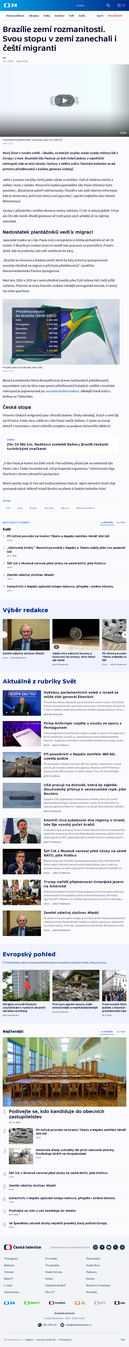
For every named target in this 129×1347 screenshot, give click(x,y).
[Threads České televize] (122, 1247)
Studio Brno (93, 1265)
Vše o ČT (50, 1292)
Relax (20, 508)
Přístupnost (65, 1339)
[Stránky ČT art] (99, 1302)
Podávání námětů (55, 1285)
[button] (64, 100)
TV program (11, 1258)
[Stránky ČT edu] (120, 1302)
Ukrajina (34, 15)
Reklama (9, 1265)
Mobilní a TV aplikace (98, 1285)
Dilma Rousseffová (85, 508)
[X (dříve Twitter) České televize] (115, 1247)
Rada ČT (8, 1278)
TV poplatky (52, 1265)
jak (4, 57)
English (29, 1339)
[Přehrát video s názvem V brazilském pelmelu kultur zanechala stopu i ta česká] (64, 101)
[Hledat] (108, 5)
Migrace (65, 508)
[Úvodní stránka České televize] (23, 1247)
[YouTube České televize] (109, 1247)
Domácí (59, 15)
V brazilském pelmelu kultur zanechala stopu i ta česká (31, 139)
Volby (47, 15)
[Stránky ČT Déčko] (80, 1302)
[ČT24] (10, 5)
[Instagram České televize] (95, 1247)
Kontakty (91, 1292)
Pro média (51, 1258)
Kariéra (90, 1278)
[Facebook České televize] (102, 1247)
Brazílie (33, 508)
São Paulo (49, 508)
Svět (71, 15)
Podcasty (91, 1272)
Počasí (49, 1278)
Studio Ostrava (53, 1272)
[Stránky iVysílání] (57, 1302)
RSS (123, 1339)
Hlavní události (15, 15)
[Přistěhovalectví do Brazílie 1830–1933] (61, 332)
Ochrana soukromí (46, 1339)
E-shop (8, 1285)
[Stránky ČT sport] (31, 1302)
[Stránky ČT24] (9, 1302)
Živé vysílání (93, 1258)
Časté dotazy (11, 1292)
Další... (83, 15)
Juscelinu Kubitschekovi (62, 391)
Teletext (9, 1272)
